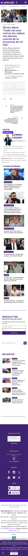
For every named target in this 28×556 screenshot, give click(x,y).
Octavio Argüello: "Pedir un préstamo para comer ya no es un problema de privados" (18, 392)
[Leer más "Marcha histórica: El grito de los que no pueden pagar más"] (7, 399)
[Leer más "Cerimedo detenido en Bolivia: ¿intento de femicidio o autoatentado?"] (7, 380)
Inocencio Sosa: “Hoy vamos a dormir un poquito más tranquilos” (13, 231)
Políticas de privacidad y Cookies (8, 505)
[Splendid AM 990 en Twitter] (19, 472)
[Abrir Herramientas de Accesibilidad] (3, 553)
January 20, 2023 (11, 78)
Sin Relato (7, 132)
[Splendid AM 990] (7, 3)
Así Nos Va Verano (9, 205)
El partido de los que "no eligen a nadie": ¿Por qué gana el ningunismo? (18, 373)
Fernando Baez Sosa (18, 158)
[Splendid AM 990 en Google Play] (14, 488)
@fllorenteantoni (10, 70)
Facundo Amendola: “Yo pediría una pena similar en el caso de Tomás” (14, 301)
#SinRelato (8, 72)
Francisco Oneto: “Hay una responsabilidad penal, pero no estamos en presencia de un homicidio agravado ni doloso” (13, 210)
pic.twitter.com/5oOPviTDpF (14, 74)
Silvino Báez (5, 160)
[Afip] (14, 539)
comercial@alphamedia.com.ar (7, 528)
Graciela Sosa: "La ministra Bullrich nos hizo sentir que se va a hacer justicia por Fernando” (14, 279)
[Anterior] (6, 106)
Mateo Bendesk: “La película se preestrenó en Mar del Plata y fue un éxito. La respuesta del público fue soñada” (11, 121)
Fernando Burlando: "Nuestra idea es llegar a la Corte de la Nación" (13, 255)
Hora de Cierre (8, 182)
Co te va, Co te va (8, 251)
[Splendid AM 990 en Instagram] (14, 472)
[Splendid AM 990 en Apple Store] (14, 492)
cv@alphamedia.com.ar (14, 530)
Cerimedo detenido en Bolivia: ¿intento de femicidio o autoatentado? (18, 382)
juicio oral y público (15, 160)
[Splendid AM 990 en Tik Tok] (19, 477)
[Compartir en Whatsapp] (11, 99)
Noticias (14, 358)
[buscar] (25, 343)
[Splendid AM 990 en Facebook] (8, 472)
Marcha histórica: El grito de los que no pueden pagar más (17, 401)
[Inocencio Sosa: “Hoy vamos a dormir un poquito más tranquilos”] (14, 220)
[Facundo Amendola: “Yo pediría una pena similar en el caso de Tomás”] (14, 290)
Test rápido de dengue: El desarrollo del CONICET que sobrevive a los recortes (18, 363)
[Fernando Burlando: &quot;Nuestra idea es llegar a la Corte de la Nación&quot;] (14, 244)
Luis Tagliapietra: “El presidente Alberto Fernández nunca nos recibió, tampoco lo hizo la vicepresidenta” (13, 187)
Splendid (6, 275)
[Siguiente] (21, 118)
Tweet (4, 99)
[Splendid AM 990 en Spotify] (14, 477)
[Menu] (25, 2)
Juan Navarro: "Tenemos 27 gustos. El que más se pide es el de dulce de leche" (14, 148)
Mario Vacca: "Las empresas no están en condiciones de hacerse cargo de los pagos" (14, 154)
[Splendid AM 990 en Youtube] (8, 477)
